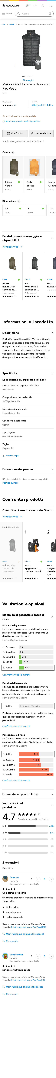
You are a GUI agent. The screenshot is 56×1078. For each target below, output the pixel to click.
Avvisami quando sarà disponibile (23, 121)
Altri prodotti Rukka (42, 104)
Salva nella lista (43, 133)
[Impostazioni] (27, 5)
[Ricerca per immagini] (50, 14)
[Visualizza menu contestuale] (31, 879)
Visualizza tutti (10, 246)
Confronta (17, 133)
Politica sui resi (10, 482)
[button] (28, 116)
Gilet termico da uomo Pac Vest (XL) (28, 980)
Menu (9, 13)
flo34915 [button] (14, 877)
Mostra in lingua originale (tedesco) (24, 986)
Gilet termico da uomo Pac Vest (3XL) (28, 927)
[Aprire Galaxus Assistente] (42, 5)
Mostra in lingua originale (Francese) (25, 933)
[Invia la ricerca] (18, 13)
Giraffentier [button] (16, 954)
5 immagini (28, 80)
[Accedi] (35, 6)
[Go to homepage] (11, 5)
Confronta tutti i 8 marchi (16, 674)
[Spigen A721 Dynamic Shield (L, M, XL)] (33, 552)
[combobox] (7, 868)
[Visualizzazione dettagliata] (28, 658)
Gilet (11, 24)
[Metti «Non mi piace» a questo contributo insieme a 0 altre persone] (51, 879)
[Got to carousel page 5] (32, 76)
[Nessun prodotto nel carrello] (50, 5)
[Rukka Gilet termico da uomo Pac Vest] (11, 276)
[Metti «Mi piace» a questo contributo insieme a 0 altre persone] (38, 879)
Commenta (12, 941)
